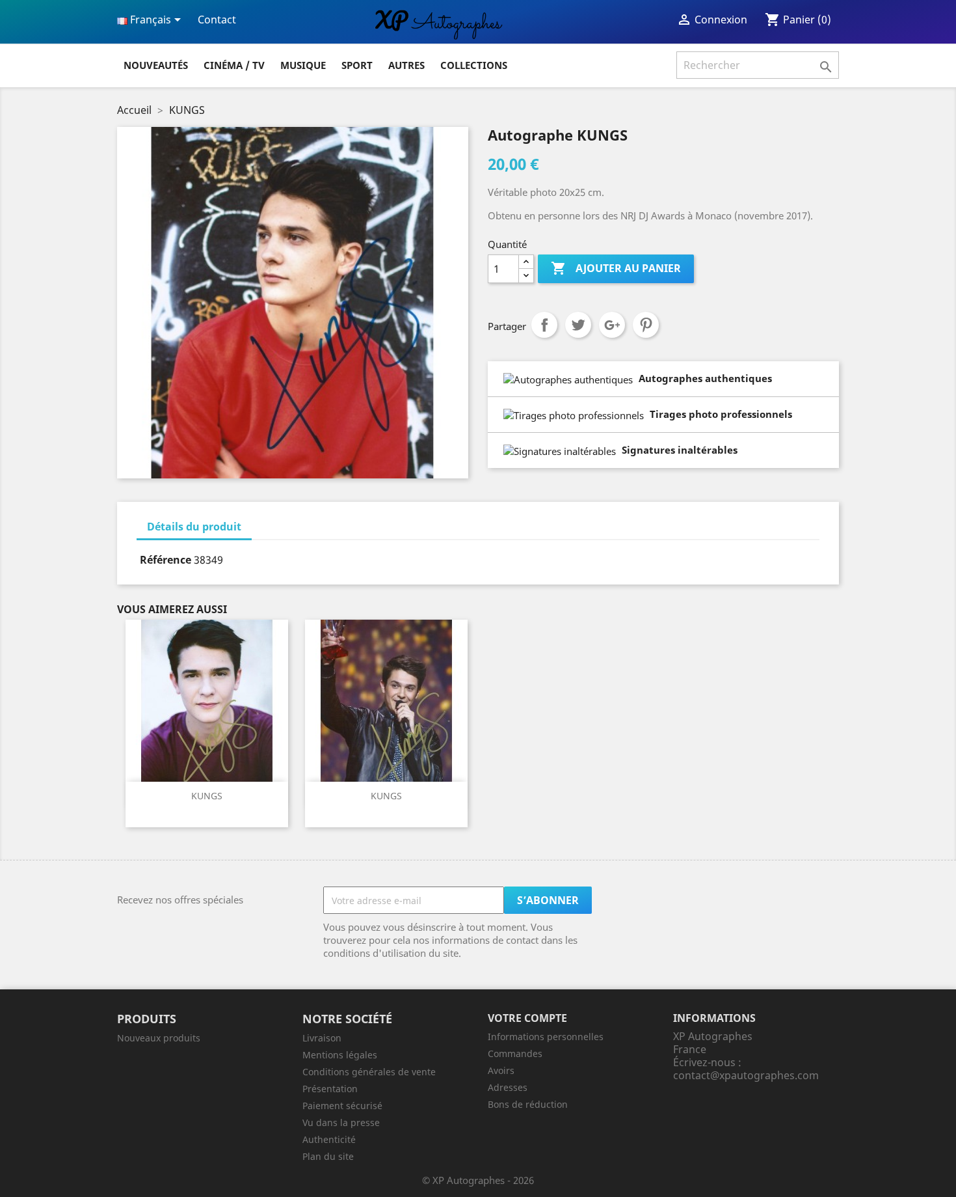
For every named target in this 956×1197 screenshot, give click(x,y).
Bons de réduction (528, 1104)
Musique (303, 65)
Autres (406, 65)
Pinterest (646, 325)
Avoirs (501, 1070)
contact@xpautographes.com (746, 1075)
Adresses (507, 1087)
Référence (165, 559)
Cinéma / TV (234, 65)
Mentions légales (339, 1055)
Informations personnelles (546, 1036)
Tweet (578, 325)
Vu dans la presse (341, 1122)
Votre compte (527, 1018)
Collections (473, 65)
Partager (544, 325)
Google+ (612, 325)
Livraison (321, 1038)
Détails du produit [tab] (194, 526)
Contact (217, 19)
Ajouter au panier (616, 268)
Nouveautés (156, 65)
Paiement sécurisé (342, 1105)
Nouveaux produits (158, 1038)
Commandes (515, 1053)
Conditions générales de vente (369, 1072)
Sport (357, 65)
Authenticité (329, 1139)
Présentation (330, 1088)
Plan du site (328, 1156)
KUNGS (206, 796)
